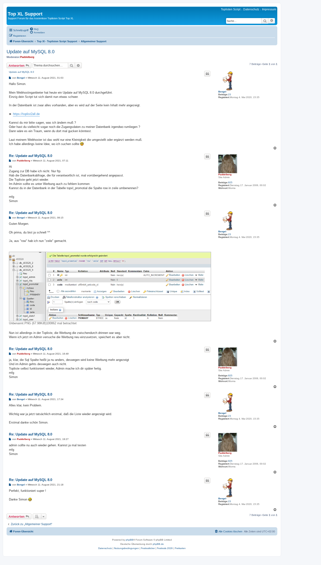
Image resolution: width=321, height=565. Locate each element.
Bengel (222, 91)
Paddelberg (27, 57)
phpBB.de (158, 544)
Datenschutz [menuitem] (251, 9)
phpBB (129, 539)
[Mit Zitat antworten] (207, 73)
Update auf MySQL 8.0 (31, 51)
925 (230, 182)
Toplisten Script (230, 9)
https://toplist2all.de (26, 114)
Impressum (269, 9)
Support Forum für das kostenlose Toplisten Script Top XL (41, 18)
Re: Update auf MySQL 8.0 (30, 156)
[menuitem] (34, 29)
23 (229, 94)
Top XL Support (25, 13)
